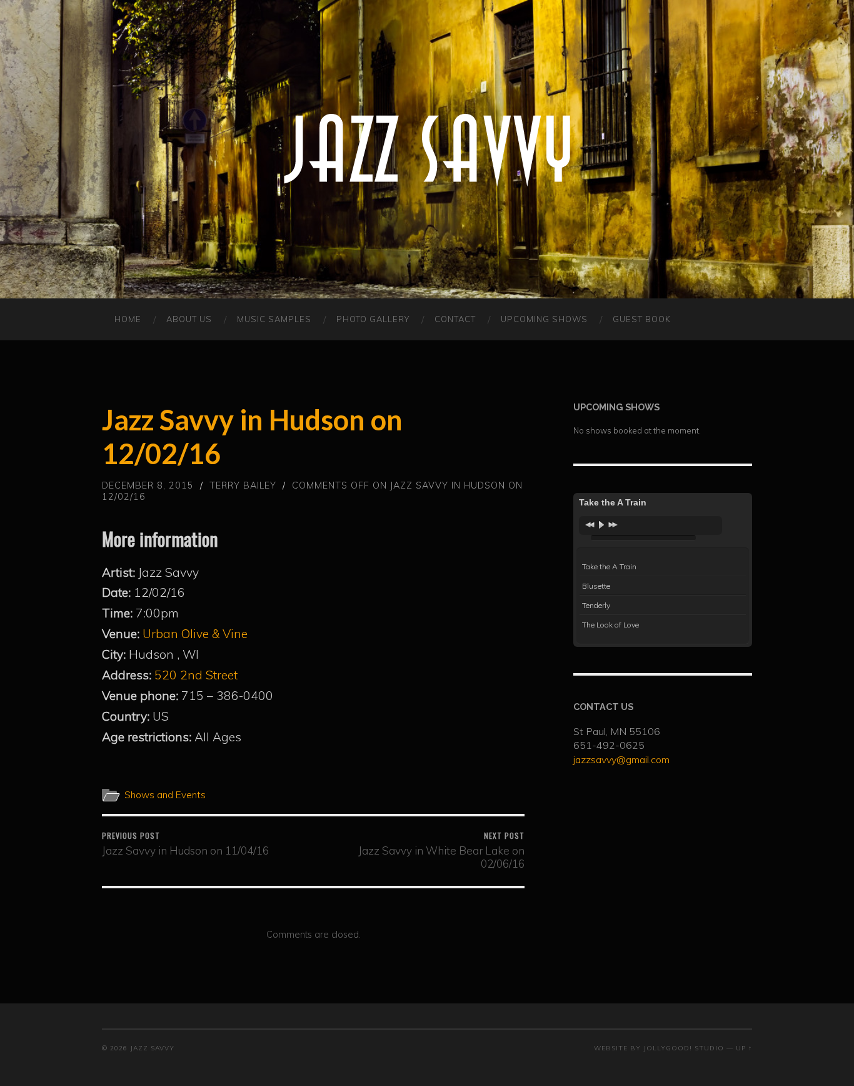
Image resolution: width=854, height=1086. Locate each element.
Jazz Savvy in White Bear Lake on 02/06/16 (441, 850)
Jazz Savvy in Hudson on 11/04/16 (185, 843)
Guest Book (642, 319)
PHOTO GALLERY (372, 319)
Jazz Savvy (152, 1048)
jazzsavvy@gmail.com (621, 759)
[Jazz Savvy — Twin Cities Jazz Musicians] (427, 149)
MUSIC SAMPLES (274, 319)
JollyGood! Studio (683, 1048)
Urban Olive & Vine (195, 633)
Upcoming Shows (544, 319)
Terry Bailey (242, 485)
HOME (127, 319)
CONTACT (455, 319)
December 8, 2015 (148, 485)
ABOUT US (189, 319)
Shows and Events (165, 795)
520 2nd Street (196, 675)
